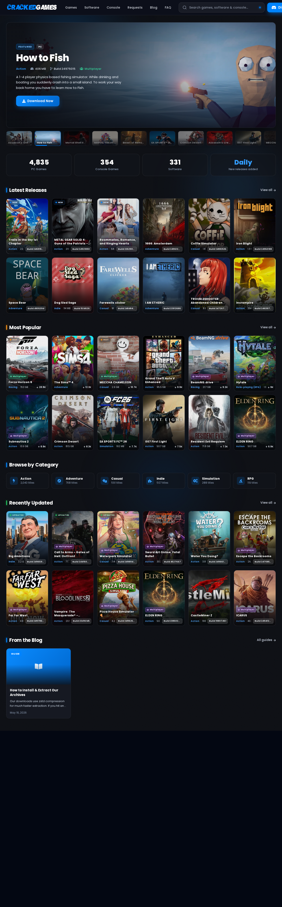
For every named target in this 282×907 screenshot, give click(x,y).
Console (113, 7)
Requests (135, 7)
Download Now (40, 101)
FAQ (168, 7)
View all (266, 190)
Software (91, 7)
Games (71, 7)
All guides (264, 640)
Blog (153, 7)
